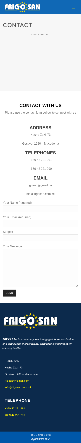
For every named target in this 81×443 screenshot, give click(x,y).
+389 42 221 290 (15, 415)
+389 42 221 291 (15, 408)
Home (34, 34)
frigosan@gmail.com (17, 380)
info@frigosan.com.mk (18, 387)
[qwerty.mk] (40, 439)
